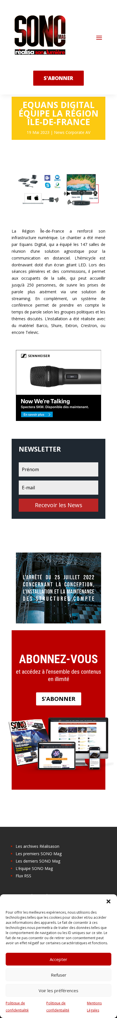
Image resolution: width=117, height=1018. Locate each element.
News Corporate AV (72, 132)
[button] (108, 901)
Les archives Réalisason (37, 846)
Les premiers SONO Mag (39, 853)
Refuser (58, 975)
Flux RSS (23, 875)
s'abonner (58, 78)
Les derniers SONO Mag (38, 861)
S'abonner (59, 699)
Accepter (58, 959)
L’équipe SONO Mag (34, 868)
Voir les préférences (58, 990)
